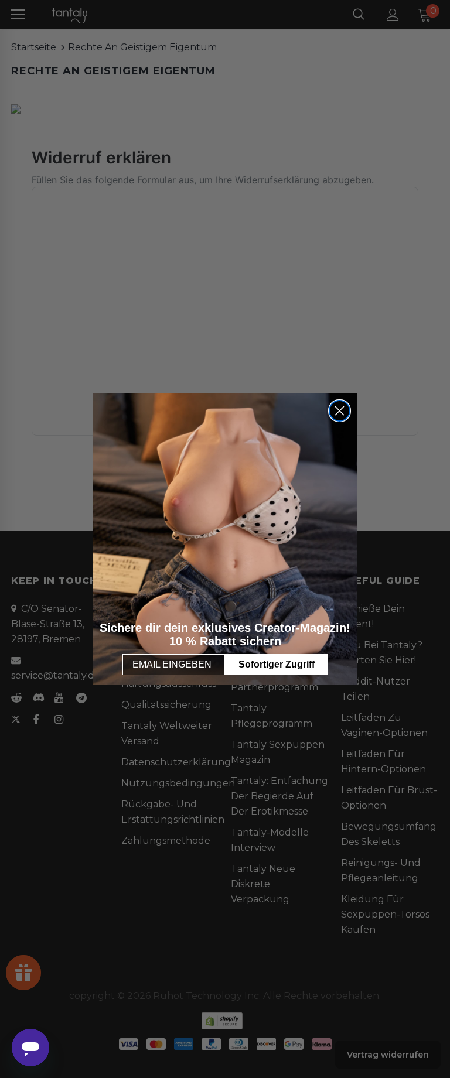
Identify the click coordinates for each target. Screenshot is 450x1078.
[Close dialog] (339, 411)
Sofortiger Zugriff (276, 664)
